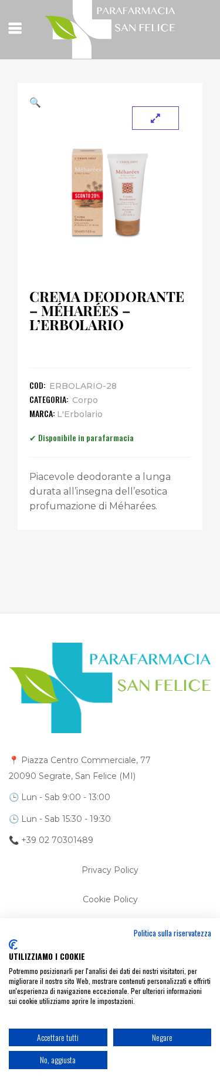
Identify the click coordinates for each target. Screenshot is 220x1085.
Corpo (85, 400)
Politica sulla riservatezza (172, 933)
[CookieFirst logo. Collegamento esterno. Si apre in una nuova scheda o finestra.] (13, 944)
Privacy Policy (110, 870)
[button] (110, 102)
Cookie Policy (110, 899)
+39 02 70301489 (57, 840)
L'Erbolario (80, 414)
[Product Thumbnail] (155, 118)
